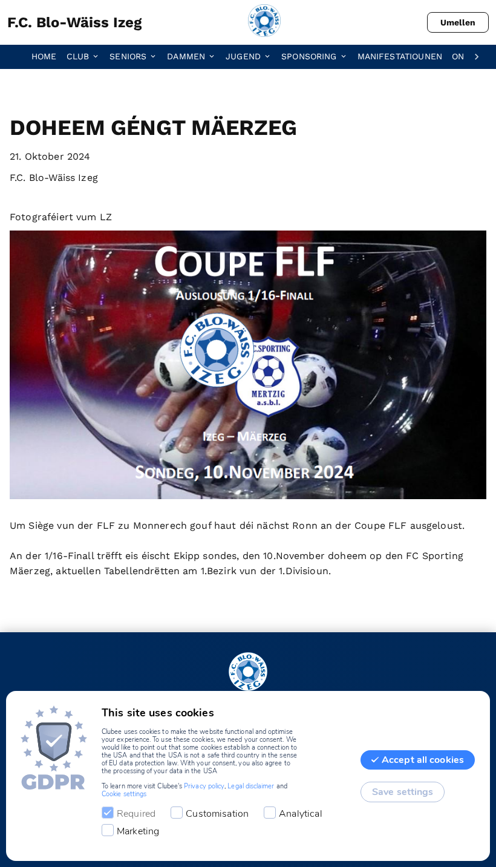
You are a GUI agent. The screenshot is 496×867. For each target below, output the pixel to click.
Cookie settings (124, 794)
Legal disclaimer (250, 786)
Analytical (300, 814)
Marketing (138, 831)
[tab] (49, 57)
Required (136, 814)
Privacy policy (204, 786)
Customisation (217, 814)
